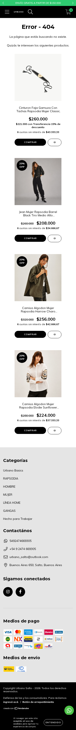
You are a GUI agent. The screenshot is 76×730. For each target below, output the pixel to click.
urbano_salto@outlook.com (29, 557)
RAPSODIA (10, 478)
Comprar (30, 142)
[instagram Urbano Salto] (8, 592)
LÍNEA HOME (11, 503)
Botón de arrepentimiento (38, 701)
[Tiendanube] (16, 708)
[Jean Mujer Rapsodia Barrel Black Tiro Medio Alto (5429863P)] (54, 238)
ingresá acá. (11, 701)
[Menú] (7, 12)
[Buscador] (30, 12)
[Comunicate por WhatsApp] (69, 710)
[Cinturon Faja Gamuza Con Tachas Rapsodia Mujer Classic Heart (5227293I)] (54, 142)
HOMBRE (9, 486)
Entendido (53, 722)
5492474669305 (20, 541)
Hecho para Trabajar (17, 519)
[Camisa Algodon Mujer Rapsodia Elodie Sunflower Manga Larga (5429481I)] (54, 430)
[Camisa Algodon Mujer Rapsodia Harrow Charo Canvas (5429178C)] (54, 334)
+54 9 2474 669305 (23, 549)
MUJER (7, 494)
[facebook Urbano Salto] (20, 592)
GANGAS (9, 511)
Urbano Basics (13, 470)
